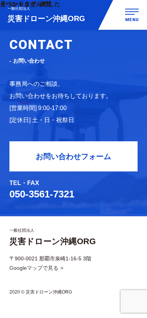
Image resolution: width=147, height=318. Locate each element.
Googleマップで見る (33, 268)
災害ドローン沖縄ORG (46, 14)
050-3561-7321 (41, 194)
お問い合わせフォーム (73, 156)
